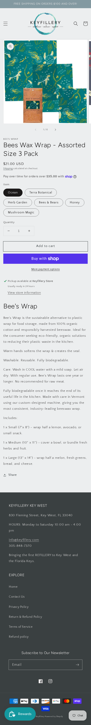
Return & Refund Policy (25, 617)
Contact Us (17, 597)
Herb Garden (17, 202)
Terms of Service (21, 627)
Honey (75, 202)
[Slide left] (36, 130)
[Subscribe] (77, 665)
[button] (5, 24)
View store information (24, 293)
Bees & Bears (49, 202)
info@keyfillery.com (24, 540)
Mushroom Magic (21, 212)
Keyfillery (40, 716)
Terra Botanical (40, 192)
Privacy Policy (18, 607)
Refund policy (19, 637)
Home (13, 587)
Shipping (8, 168)
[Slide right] (55, 130)
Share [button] (12, 475)
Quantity (9, 222)
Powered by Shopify (54, 716)
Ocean (13, 192)
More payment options (45, 269)
